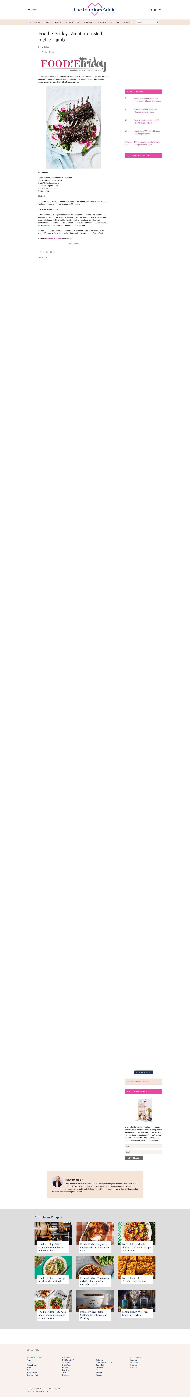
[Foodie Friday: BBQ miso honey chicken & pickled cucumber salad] (53, 1291)
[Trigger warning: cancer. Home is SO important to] (143, 661)
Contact (29, 1362)
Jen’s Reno (66, 1362)
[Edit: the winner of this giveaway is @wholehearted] (131, 579)
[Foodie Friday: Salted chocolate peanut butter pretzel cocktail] (53, 1223)
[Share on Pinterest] (42, 52)
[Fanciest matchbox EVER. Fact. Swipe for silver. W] (143, 907)
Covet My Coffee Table (104, 1362)
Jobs (28, 1370)
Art (97, 1370)
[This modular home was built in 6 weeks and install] (156, 499)
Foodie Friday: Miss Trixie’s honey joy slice (134, 1279)
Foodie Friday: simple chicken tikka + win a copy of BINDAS (136, 1247)
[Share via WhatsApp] (46, 52)
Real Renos (66, 1367)
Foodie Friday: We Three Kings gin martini (135, 1313)
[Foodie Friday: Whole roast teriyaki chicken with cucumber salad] (95, 1257)
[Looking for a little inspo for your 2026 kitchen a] (143, 196)
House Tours (66, 1365)
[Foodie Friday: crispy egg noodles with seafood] (53, 1257)
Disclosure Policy (33, 1375)
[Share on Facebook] (39, 52)
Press (29, 1367)
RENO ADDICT (68, 1360)
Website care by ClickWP (35, 1391)
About (29, 1360)
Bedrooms (99, 1360)
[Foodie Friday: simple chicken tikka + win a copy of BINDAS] (136, 1223)
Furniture (99, 1372)
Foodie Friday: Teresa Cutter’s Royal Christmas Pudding (93, 1315)
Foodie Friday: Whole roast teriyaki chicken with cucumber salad (94, 1281)
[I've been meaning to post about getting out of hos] (156, 306)
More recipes (74, 244)
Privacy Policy (32, 1372)
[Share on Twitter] (53, 52)
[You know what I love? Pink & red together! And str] (131, 911)
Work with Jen (32, 1365)
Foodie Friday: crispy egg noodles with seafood (52, 1279)
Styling (64, 1372)
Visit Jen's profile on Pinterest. (138, 1082)
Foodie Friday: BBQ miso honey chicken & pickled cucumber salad (52, 1315)
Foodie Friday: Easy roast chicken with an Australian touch (94, 1247)
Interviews (66, 1370)
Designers (66, 1375)
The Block (99, 1367)
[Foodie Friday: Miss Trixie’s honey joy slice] (136, 1257)
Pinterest (133, 1365)
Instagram (134, 1362)
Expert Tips (100, 1365)
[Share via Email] (49, 52)
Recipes (99, 1375)
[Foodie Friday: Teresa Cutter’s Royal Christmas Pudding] (95, 1291)
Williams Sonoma (53, 238)
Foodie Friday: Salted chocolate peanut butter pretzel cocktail (51, 1247)
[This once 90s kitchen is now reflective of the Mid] (156, 971)
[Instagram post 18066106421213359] (131, 167)
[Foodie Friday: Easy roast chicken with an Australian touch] (95, 1223)
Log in (48, 1391)
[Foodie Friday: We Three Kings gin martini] (136, 1291)
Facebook (134, 1360)
